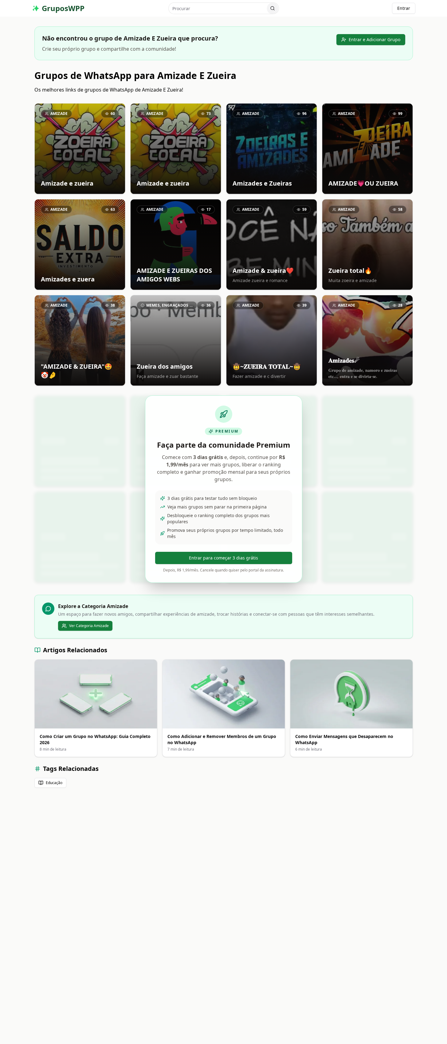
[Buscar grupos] (272, 8)
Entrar (403, 8)
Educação (54, 782)
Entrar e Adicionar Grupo (374, 39)
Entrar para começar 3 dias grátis (223, 558)
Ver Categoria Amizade (89, 625)
